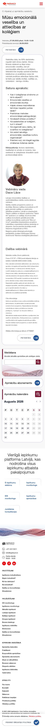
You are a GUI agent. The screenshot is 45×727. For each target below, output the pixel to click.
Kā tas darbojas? (8, 581)
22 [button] (34, 428)
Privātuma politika (9, 701)
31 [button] (6, 437)
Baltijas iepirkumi (8, 616)
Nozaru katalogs (8, 622)
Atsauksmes (6, 591)
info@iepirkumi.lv (12, 553)
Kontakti (5, 688)
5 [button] (16, 419)
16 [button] (39, 424)
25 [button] (11, 433)
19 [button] (17, 428)
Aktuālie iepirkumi (9, 609)
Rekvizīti (5, 691)
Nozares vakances (9, 663)
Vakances (5, 694)
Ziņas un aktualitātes (10, 660)
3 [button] (5, 419)
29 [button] (34, 433)
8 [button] (33, 419)
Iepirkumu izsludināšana (11, 575)
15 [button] (34, 424)
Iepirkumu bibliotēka (10, 669)
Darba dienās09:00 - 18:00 (11, 557)
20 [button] (22, 428)
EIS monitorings (8, 603)
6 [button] (22, 419)
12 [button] (17, 424)
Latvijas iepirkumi (9, 613)
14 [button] (28, 424)
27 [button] (22, 433)
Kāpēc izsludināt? (9, 578)
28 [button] (28, 433)
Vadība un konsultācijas (11, 588)
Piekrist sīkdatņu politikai (18, 722)
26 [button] (17, 433)
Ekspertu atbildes (8, 666)
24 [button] (6, 433)
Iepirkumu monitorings (10, 606)
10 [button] (6, 424)
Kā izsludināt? (7, 585)
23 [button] (39, 428)
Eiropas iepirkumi (8, 619)
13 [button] (22, 424)
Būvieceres (6, 629)
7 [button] (28, 419)
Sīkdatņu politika (8, 704)
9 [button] (39, 419)
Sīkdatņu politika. (35, 716)
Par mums (6, 684)
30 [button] (39, 433)
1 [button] (33, 414)
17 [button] (6, 428)
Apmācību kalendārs (10, 647)
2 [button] (39, 414)
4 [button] (11, 419)
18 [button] (11, 428)
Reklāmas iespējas (9, 697)
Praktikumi (6, 650)
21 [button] (28, 428)
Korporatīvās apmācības (11, 653)
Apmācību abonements (18, 382)
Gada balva (6, 673)
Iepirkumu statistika (9, 625)
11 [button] (11, 424)
